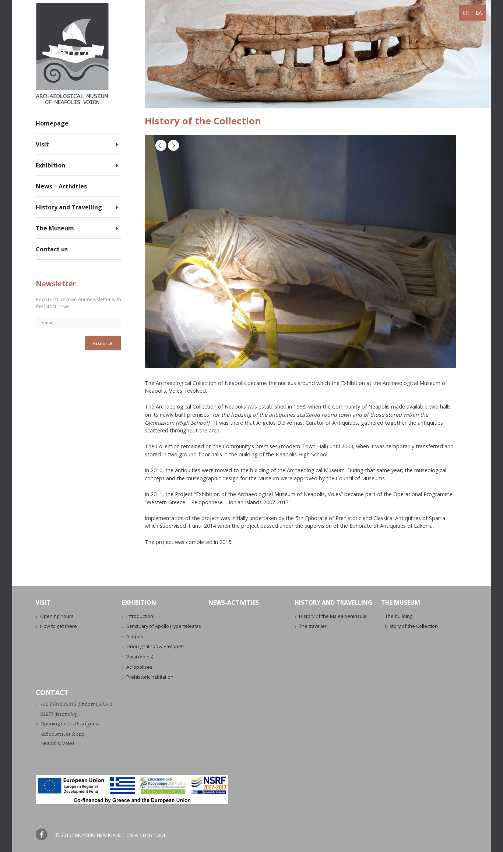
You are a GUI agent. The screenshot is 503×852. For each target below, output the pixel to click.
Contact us (52, 249)
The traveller (313, 626)
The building (398, 616)
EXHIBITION (139, 602)
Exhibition (50, 165)
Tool (160, 835)
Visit (42, 144)
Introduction (139, 616)
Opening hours (57, 616)
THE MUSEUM (400, 602)
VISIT (43, 602)
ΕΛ (479, 12)
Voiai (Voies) (139, 656)
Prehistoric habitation (149, 677)
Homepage (52, 123)
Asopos (134, 636)
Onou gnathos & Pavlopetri (156, 646)
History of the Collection (411, 626)
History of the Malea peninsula (332, 616)
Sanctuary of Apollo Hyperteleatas (163, 626)
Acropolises (139, 667)
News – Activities (61, 186)
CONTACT (52, 692)
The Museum (55, 228)
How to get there (58, 626)
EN (465, 12)
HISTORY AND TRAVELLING (333, 602)
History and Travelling (69, 207)
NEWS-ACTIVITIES (233, 602)
